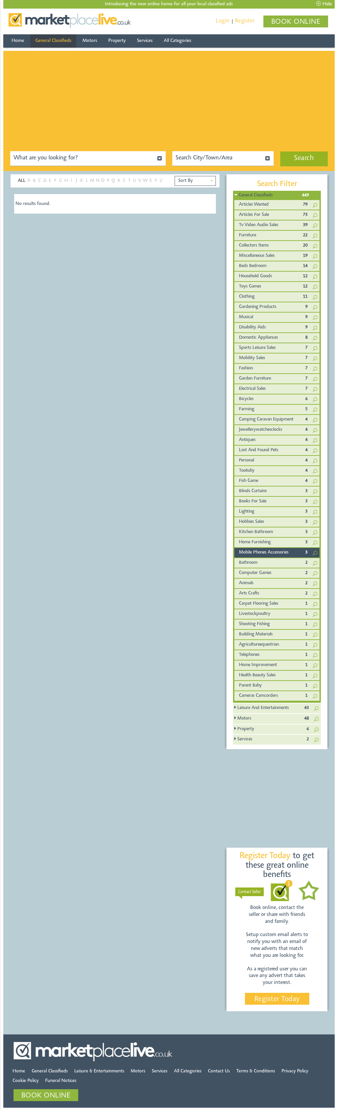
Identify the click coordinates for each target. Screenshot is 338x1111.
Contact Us (219, 1071)
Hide (326, 4)
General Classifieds (53, 40)
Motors (90, 40)
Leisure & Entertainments (99, 1071)
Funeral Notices (60, 1080)
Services (144, 40)
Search (304, 158)
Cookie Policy (26, 1080)
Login (223, 21)
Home (18, 40)
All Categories (177, 40)
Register (245, 21)
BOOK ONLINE (296, 22)
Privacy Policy (295, 1071)
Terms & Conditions (255, 1071)
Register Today (277, 999)
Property (117, 40)
